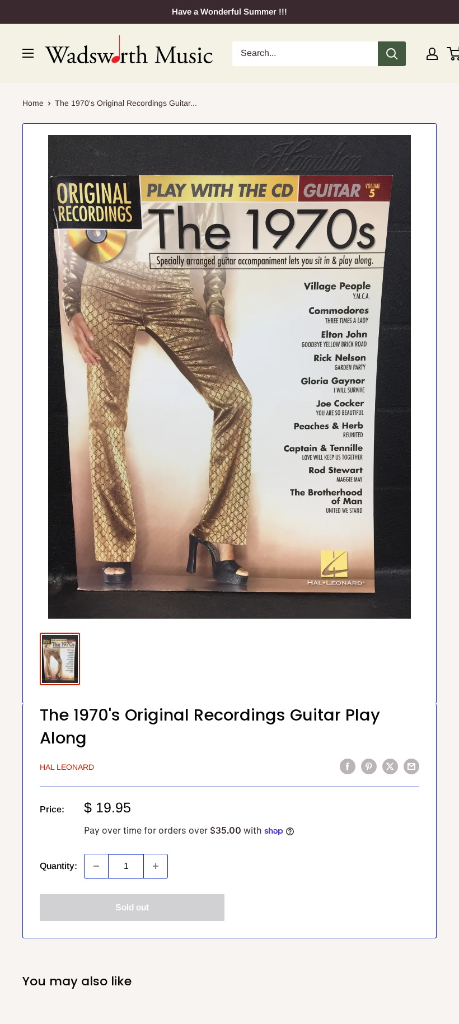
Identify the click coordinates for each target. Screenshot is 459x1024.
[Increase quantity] (155, 866)
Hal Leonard (67, 767)
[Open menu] (28, 53)
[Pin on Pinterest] (369, 766)
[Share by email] (411, 766)
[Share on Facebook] (347, 766)
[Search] (392, 53)
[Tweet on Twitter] (390, 766)
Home (33, 103)
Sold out (132, 907)
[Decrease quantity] (96, 866)
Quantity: (58, 866)
